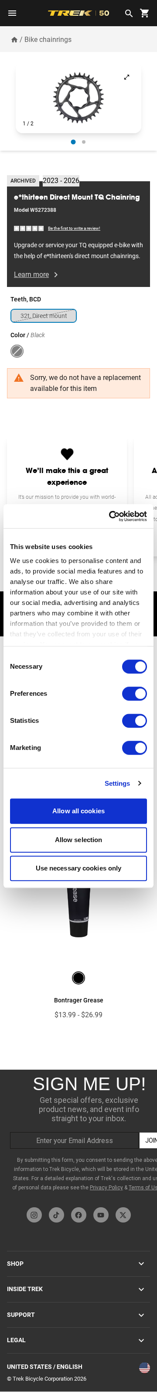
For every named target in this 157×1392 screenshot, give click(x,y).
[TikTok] (56, 1215)
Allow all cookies (78, 811)
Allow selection (78, 839)
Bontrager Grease (78, 1000)
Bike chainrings (48, 39)
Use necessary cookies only (79, 868)
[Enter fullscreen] (126, 77)
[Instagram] (34, 1215)
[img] (29, 227)
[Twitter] (123, 1215)
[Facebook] (78, 1215)
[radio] (73, 142)
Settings (117, 783)
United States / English (44, 1366)
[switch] (134, 694)
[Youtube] (101, 1215)
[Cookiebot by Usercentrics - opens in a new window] (111, 516)
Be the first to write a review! (74, 228)
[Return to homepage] (14, 39)
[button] (78, 97)
